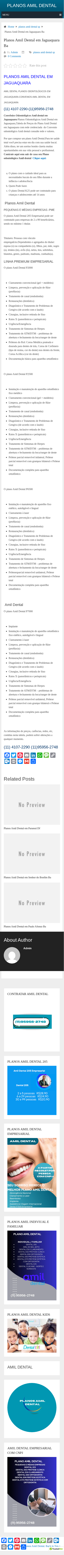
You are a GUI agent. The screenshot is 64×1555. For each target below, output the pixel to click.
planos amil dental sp (44, 52)
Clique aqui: (39, 158)
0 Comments (14, 56)
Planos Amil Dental (32, 5)
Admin (14, 52)
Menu (5, 15)
